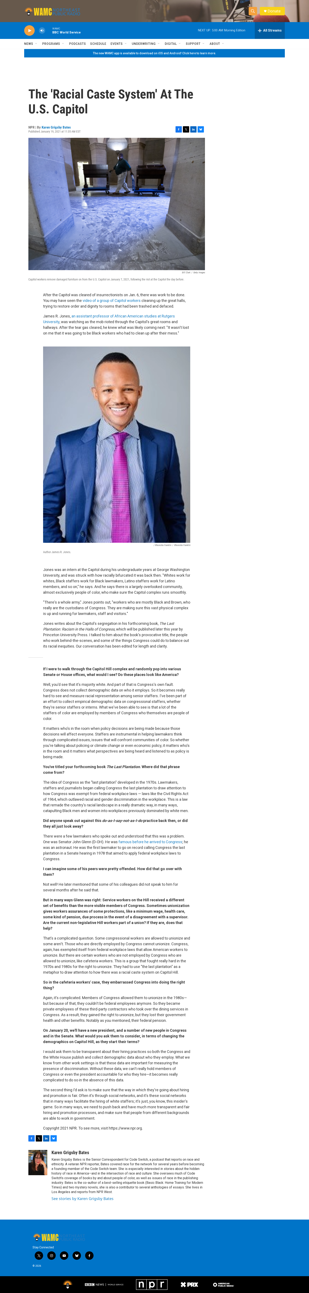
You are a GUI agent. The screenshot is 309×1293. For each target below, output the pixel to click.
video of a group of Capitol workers (112, 300)
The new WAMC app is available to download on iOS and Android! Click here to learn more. (154, 53)
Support (193, 43)
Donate (274, 11)
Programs (51, 43)
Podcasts (77, 43)
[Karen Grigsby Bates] (37, 1162)
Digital (171, 43)
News (28, 43)
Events (117, 43)
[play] (29, 30)
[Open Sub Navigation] (36, 43)
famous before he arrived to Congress (150, 842)
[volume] (42, 30)
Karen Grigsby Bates (56, 127)
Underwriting (144, 43)
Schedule (98, 43)
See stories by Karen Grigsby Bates (83, 1198)
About (215, 43)
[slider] (48, 30)
